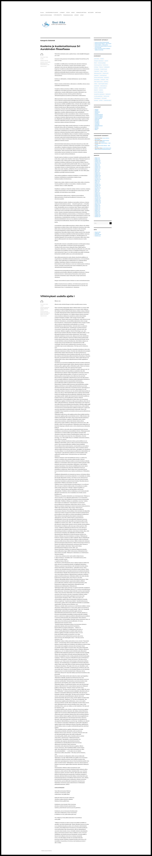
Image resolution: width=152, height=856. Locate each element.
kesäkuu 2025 (97, 159)
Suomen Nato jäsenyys (98, 92)
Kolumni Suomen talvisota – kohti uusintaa (103, 43)
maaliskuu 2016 (98, 215)
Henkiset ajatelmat (98, 118)
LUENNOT (62, 12)
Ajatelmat (96, 109)
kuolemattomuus (43, 64)
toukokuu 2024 (97, 166)
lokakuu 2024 (97, 164)
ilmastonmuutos (103, 69)
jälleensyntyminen (44, 63)
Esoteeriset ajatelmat (99, 115)
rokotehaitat (96, 85)
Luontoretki (97, 124)
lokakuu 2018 (97, 204)
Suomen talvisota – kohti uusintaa (101, 44)
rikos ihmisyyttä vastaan (103, 83)
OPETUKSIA (98, 12)
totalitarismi (108, 94)
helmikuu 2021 (97, 196)
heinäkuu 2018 (97, 205)
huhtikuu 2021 (97, 195)
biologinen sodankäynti (98, 60)
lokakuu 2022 (97, 180)
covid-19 (106, 60)
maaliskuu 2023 (98, 175)
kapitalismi (96, 75)
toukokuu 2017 (97, 207)
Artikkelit (42, 60)
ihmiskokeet (96, 69)
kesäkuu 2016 (97, 212)
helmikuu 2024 (97, 167)
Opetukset (97, 128)
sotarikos (101, 89)
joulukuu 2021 (97, 186)
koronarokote (96, 79)
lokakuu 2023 (97, 169)
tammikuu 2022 (98, 185)
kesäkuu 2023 (97, 174)
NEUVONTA (91, 12)
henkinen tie (42, 312)
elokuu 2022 (97, 182)
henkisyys (96, 67)
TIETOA (68, 12)
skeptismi (96, 89)
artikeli (81, 15)
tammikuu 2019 (98, 201)
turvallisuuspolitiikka (98, 96)
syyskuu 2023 (97, 170)
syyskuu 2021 (97, 190)
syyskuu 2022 (97, 181)
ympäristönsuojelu (107, 100)
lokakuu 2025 (97, 157)
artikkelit (76, 15)
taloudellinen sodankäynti (99, 94)
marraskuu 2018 (98, 202)
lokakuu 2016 (97, 210)
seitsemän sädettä (102, 87)
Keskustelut (97, 119)
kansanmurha (105, 73)
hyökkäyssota (106, 67)
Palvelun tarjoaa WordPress (46, 850)
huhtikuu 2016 (97, 214)
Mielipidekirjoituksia (68, 15)
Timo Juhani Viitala (44, 57)
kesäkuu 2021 (97, 194)
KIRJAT (73, 12)
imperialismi (96, 71)
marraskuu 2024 (98, 162)
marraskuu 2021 (98, 187)
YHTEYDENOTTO (58, 15)
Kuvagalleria (97, 122)
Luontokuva (97, 123)
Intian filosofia (47, 62)
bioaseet (102, 58)
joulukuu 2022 (97, 177)
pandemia (106, 81)
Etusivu (42, 12)
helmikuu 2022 (97, 184)
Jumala (105, 71)
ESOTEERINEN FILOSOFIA (52, 12)
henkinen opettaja (101, 62)
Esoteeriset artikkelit (99, 117)
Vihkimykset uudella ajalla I (57, 296)
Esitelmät (46, 60)
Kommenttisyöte (98, 234)
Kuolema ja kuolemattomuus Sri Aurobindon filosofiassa (60, 48)
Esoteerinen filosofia (99, 114)
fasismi (95, 62)
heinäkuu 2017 (97, 206)
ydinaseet (96, 100)
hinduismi (42, 62)
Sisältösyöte (97, 233)
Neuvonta (96, 127)
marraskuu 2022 (98, 179)
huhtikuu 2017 (97, 209)
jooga (101, 71)
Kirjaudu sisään (98, 232)
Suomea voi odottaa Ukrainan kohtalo (102, 42)
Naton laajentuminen (98, 81)
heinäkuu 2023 (97, 172)
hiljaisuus (101, 67)
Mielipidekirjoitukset (99, 125)
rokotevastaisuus (103, 85)
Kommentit (97, 120)
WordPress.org (97, 235)
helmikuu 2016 (97, 216)
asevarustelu (96, 58)
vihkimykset (46, 314)
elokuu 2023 (97, 171)
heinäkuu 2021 (97, 192)
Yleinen (96, 129)
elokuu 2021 (97, 191)
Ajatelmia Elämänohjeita (46, 15)
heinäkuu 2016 (97, 211)
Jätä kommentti (43, 66)
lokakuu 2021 (97, 189)
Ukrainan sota (106, 96)
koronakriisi (106, 77)
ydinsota (101, 100)
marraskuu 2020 (98, 197)
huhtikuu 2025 (97, 161)
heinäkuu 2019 (97, 199)
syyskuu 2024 (97, 165)
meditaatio (103, 79)
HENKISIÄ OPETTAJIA (81, 12)
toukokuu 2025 (97, 160)
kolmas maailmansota (98, 77)
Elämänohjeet (97, 112)
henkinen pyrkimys (44, 311)
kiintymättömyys (103, 75)
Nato (107, 79)
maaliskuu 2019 (98, 200)
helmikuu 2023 (97, 176)
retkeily (95, 83)
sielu (48, 64)
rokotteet (96, 87)
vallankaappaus (97, 98)
